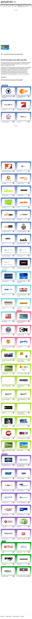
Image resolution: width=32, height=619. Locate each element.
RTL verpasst (5, 268)
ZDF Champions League (22, 373)
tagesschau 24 (5, 281)
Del (18, 426)
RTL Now (4, 109)
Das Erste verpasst (6, 255)
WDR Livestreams (21, 514)
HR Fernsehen (5, 502)
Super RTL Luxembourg (22, 538)
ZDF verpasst (20, 255)
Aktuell (9, 6)
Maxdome (19, 564)
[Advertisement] (16, 27)
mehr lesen (3, 77)
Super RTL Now (20, 183)
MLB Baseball (4, 426)
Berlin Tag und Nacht (21, 243)
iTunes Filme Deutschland (22, 576)
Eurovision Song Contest (22, 268)
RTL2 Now (4, 183)
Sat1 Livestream (5, 121)
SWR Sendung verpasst (7, 490)
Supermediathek (4, 72)
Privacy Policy (16, 616)
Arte (18, 207)
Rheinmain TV (5, 538)
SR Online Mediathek (21, 502)
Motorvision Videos (6, 438)
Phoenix (3, 308)
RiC (3, 334)
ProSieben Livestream (21, 109)
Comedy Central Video (21, 231)
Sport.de (3, 412)
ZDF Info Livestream (6, 231)
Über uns (2, 616)
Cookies (22, 616)
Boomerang (19, 347)
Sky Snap (4, 564)
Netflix (3, 552)
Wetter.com (19, 308)
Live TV (3, 6)
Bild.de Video (4, 321)
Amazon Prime (5, 576)
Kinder (15, 6)
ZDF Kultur (19, 219)
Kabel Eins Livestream (6, 171)
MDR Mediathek (5, 478)
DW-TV (3, 294)
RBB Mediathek (5, 514)
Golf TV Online (20, 450)
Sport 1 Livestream (6, 399)
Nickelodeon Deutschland (7, 347)
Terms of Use (9, 616)
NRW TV (19, 526)
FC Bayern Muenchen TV (22, 438)
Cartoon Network (20, 334)
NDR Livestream (20, 478)
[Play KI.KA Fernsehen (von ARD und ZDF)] (5, 47)
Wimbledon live (5, 373)
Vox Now (19, 121)
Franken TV (4, 526)
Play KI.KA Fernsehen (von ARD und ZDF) (13, 79)
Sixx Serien (4, 207)
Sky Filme (19, 552)
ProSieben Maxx (20, 195)
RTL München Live (6, 465)
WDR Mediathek (20, 490)
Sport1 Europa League (6, 385)
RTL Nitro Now (5, 195)
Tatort (3, 243)
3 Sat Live (19, 171)
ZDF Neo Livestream (6, 219)
